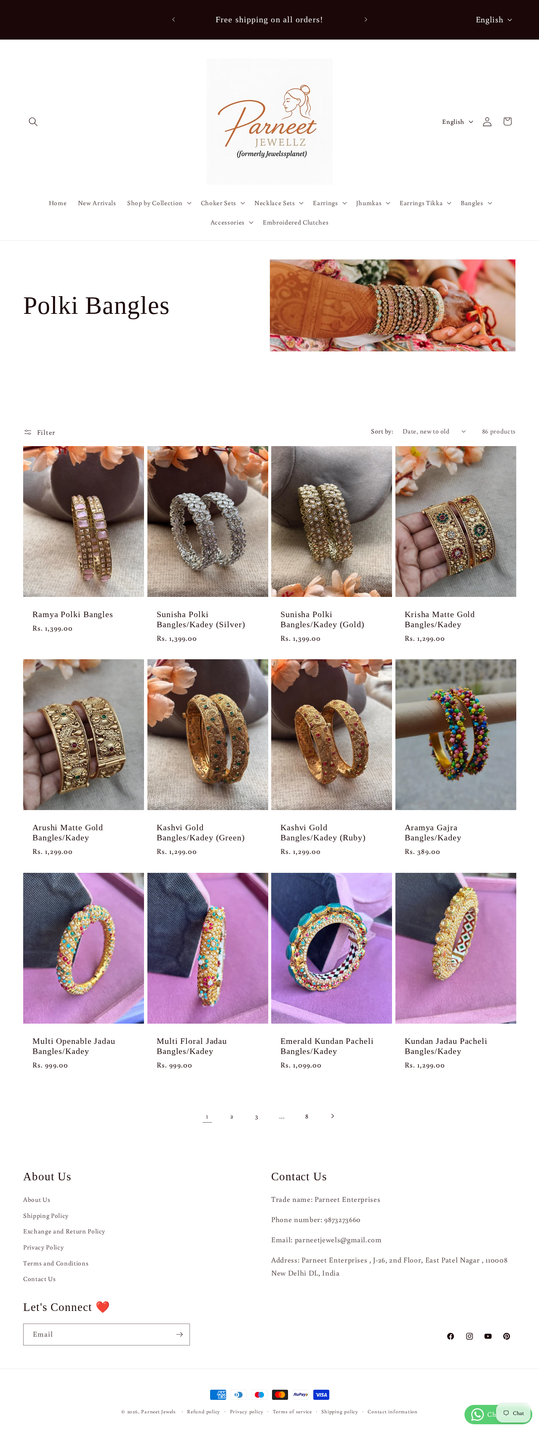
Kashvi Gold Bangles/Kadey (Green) (201, 832)
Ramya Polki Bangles (72, 614)
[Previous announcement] (173, 20)
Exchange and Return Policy (64, 1231)
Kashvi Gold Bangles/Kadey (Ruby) (323, 832)
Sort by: (382, 431)
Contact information (393, 1411)
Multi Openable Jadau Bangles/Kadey (73, 1045)
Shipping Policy (46, 1215)
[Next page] (332, 1116)
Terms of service (292, 1411)
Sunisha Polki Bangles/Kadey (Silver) (201, 619)
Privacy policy (247, 1411)
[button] (33, 121)
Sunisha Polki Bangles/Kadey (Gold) (322, 619)
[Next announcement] (366, 20)
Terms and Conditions (55, 1263)
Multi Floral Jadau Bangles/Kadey (192, 1045)
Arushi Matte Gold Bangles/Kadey (67, 832)
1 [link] (207, 1116)
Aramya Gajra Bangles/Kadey (433, 832)
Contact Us (39, 1278)
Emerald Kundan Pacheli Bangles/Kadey (327, 1045)
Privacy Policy (43, 1247)
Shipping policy (339, 1411)
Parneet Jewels (158, 1411)
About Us (36, 1199)
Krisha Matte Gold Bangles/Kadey (440, 619)
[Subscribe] (179, 1334)
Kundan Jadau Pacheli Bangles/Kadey (446, 1045)
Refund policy (203, 1411)
